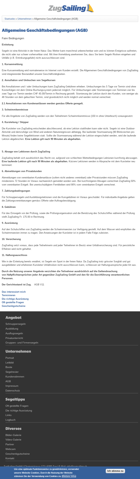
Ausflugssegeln (14, 333)
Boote (8, 367)
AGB (8, 381)
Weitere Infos (69, 476)
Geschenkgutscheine (13, 306)
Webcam (10, 449)
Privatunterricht (14, 338)
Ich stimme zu (115, 471)
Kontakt (9, 458)
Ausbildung (11, 328)
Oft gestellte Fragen (13, 302)
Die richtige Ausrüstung (15, 299)
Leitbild (9, 362)
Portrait (9, 357)
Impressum (11, 385)
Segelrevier (12, 371)
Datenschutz (12, 390)
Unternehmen (25, 18)
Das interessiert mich (14, 291)
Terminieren (8, 295)
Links (8, 415)
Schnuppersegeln (15, 323)
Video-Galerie (13, 439)
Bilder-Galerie (13, 435)
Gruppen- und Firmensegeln (21, 342)
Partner (9, 444)
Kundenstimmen (14, 376)
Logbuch (10, 419)
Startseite (10, 18)
